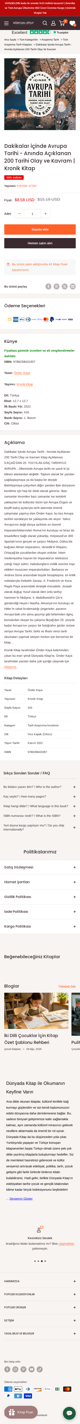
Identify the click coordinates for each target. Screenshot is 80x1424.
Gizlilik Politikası (17, 896)
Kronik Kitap (27, 185)
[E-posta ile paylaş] (73, 286)
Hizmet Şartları (17, 882)
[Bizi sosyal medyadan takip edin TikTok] (40, 1369)
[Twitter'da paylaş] (65, 286)
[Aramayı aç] (45, 23)
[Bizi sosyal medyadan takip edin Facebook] (7, 1369)
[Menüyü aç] (6, 23)
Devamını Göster (21, 1198)
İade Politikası (16, 911)
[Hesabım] (53, 23)
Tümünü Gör (67, 986)
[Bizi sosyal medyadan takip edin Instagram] (15, 1369)
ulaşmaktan (66, 1243)
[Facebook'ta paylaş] (48, 286)
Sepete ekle (40, 229)
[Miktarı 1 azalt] (19, 213)
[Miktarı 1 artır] (45, 213)
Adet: (8, 213)
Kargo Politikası (17, 926)
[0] (62, 23)
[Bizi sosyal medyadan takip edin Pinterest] (23, 1369)
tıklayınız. (10, 667)
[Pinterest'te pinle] (57, 286)
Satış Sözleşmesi (18, 867)
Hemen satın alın (40, 243)
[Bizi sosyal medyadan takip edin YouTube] (32, 1369)
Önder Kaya (22, 373)
